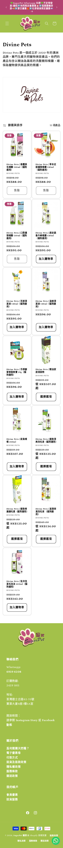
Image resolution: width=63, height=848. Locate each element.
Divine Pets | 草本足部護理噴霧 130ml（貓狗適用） (46, 167)
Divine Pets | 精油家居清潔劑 (46, 370)
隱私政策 (21, 841)
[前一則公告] (6, 7)
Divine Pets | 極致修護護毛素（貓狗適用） (17, 510)
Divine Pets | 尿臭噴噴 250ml (16, 440)
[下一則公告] (56, 7)
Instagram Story (27, 720)
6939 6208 (13, 671)
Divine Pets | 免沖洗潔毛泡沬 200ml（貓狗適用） (16, 584)
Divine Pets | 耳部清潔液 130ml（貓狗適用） (16, 304)
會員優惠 (12, 794)
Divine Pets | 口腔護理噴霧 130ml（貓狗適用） (16, 235)
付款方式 (12, 757)
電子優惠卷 (13, 753)
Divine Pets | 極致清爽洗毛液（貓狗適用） (46, 440)
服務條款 (12, 771)
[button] (7, 23)
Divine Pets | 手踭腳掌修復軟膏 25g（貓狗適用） (16, 372)
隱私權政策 (13, 766)
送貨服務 (12, 799)
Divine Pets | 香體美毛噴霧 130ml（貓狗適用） (16, 167)
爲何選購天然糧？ (17, 748)
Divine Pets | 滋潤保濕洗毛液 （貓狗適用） (46, 512)
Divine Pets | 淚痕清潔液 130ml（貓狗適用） (46, 304)
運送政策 (12, 776)
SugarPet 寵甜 (20, 836)
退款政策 (54, 836)
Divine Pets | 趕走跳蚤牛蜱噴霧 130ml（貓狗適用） (46, 235)
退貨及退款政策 (16, 762)
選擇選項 (46, 396)
